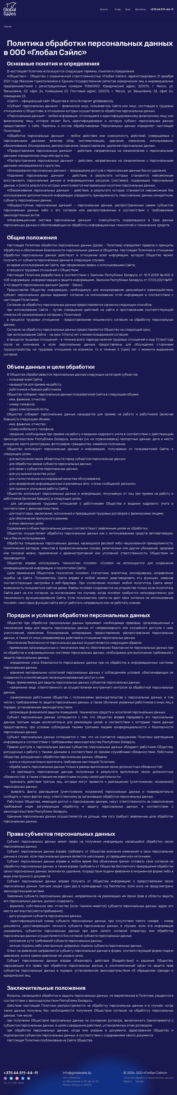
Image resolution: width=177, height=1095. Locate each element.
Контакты (140, 9)
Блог (128, 9)
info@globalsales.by (77, 1073)
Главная (7, 27)
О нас (118, 9)
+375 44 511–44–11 (161, 9)
